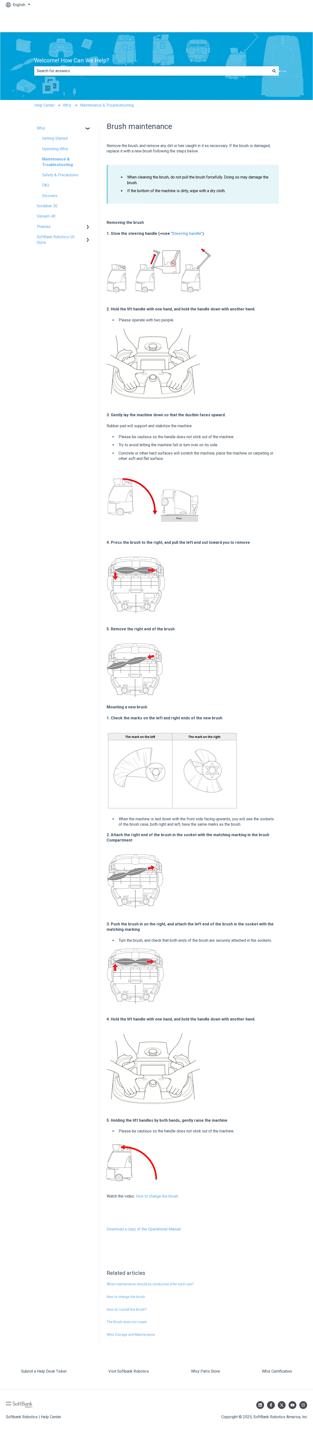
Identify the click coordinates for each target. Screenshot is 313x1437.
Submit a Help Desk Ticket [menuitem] (44, 1371)
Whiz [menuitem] (41, 128)
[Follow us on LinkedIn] (260, 1405)
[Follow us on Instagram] (303, 1405)
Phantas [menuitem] (44, 226)
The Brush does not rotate (127, 1322)
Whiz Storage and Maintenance (131, 1335)
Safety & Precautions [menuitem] (60, 175)
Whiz (67, 105)
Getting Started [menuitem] (55, 138)
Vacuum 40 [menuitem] (46, 216)
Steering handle (186, 233)
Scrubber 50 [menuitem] (47, 206)
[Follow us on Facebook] (271, 1405)
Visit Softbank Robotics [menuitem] (128, 1371)
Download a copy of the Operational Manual (144, 1229)
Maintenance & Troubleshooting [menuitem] (57, 162)
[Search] (274, 71)
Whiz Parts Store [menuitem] (205, 1371)
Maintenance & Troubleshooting (107, 105)
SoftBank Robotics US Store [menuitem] (56, 240)
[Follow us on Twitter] (282, 1405)
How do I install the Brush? (127, 1309)
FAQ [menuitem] (45, 185)
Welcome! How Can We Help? (71, 60)
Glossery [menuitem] (49, 195)
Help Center (44, 105)
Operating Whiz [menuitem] (55, 149)
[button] (88, 129)
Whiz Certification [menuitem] (277, 1371)
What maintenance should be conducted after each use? (150, 1284)
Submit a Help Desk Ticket (279, 21)
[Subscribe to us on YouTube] (292, 1405)
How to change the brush (157, 1196)
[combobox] (151, 71)
